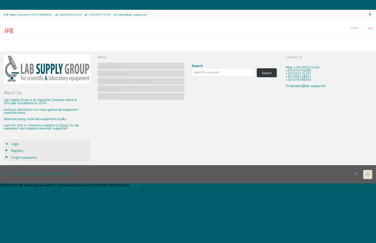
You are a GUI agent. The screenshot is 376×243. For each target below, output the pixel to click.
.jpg (370, 28)
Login (15, 144)
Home (354, 28)
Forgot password (24, 157)
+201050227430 (70, 14)
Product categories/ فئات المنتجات (125, 81)
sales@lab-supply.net (132, 14)
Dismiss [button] (136, 185)
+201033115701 (99, 14)
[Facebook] (370, 14)
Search (197, 65)
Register (17, 150)
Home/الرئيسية (110, 66)
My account (109, 96)
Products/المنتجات (113, 73)
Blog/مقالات (109, 88)
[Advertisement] (329, 127)
